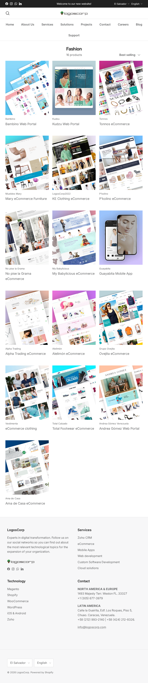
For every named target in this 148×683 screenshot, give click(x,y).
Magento (13, 589)
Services (47, 24)
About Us (27, 24)
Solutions (67, 24)
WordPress (14, 607)
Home (10, 24)
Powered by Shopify (42, 672)
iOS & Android (16, 613)
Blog (139, 24)
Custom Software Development (99, 562)
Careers (123, 24)
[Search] (7, 13)
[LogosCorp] (74, 13)
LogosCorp (23, 672)
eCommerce (86, 544)
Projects (86, 24)
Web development (90, 556)
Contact (105, 24)
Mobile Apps (86, 550)
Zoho (10, 619)
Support (74, 35)
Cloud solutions (88, 568)
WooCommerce (18, 601)
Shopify (12, 595)
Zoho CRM (85, 537)
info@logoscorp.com (92, 627)
